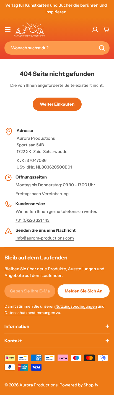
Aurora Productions (38, 385)
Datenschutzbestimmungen (29, 312)
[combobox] (57, 48)
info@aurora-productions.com (44, 238)
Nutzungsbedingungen (76, 306)
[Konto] (95, 29)
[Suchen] (102, 48)
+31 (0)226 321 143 (32, 220)
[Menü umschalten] (7, 29)
